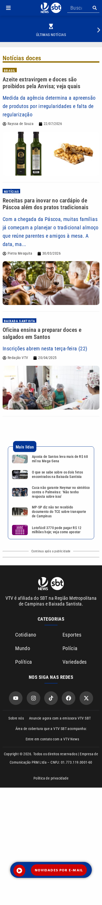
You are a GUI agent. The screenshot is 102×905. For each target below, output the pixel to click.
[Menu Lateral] (8, 8)
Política (23, 662)
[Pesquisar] (94, 8)
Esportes (72, 635)
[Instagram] (33, 698)
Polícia (70, 648)
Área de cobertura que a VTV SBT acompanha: (51, 729)
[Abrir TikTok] (51, 698)
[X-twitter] (86, 698)
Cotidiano (25, 635)
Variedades (75, 662)
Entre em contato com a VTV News (52, 739)
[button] (8, 8)
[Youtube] (15, 698)
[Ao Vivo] (19, 871)
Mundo (22, 648)
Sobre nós (16, 718)
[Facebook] (68, 698)
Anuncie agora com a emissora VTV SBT (60, 718)
